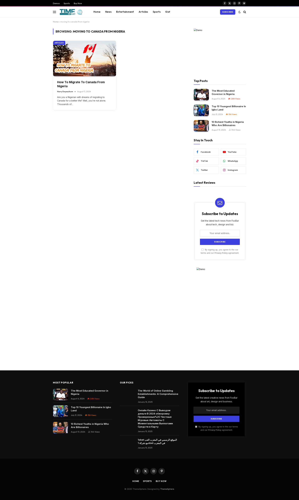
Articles (143, 11)
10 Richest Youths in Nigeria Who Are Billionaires (228, 123)
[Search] (244, 11)
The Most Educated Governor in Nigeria (223, 92)
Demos (56, 3)
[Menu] (54, 11)
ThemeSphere (167, 489)
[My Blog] (72, 12)
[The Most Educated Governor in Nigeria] (201, 94)
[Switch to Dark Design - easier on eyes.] (239, 12)
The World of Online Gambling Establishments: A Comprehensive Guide (158, 394)
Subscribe (227, 12)
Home (97, 11)
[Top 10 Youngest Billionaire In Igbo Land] (201, 110)
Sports (67, 3)
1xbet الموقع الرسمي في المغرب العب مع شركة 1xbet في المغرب (157, 441)
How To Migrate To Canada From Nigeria (81, 84)
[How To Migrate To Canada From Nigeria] (84, 58)
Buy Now (78, 3)
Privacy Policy (221, 253)
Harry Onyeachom (65, 91)
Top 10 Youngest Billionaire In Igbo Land (229, 108)
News (108, 11)
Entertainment (125, 11)
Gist (167, 11)
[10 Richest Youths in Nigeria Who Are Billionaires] (201, 126)
